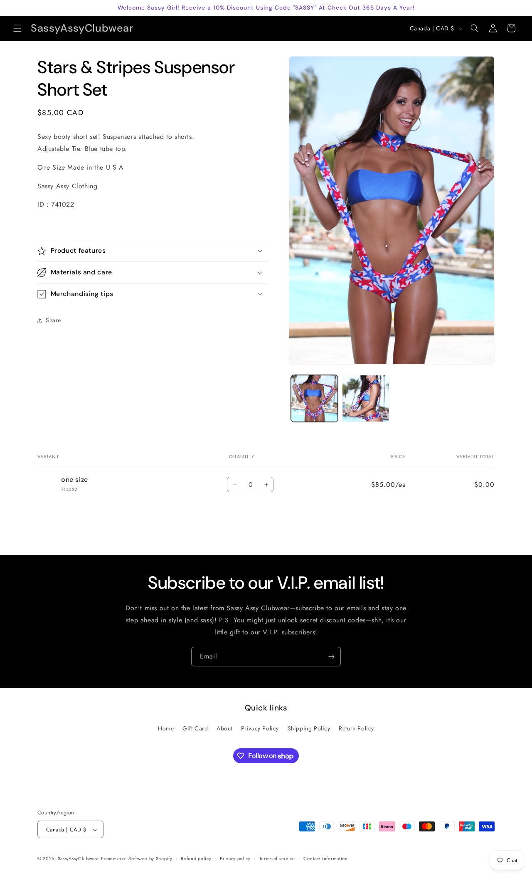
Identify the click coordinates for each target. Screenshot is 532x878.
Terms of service (277, 858)
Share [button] (53, 320)
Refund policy (196, 858)
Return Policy (356, 728)
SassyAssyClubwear (78, 859)
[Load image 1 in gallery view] (314, 398)
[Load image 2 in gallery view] (365, 398)
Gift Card (195, 728)
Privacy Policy (260, 728)
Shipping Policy (309, 728)
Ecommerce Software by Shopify (136, 859)
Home (166, 728)
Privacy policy (235, 858)
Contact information (325, 858)
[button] (17, 28)
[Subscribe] (331, 656)
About (224, 728)
